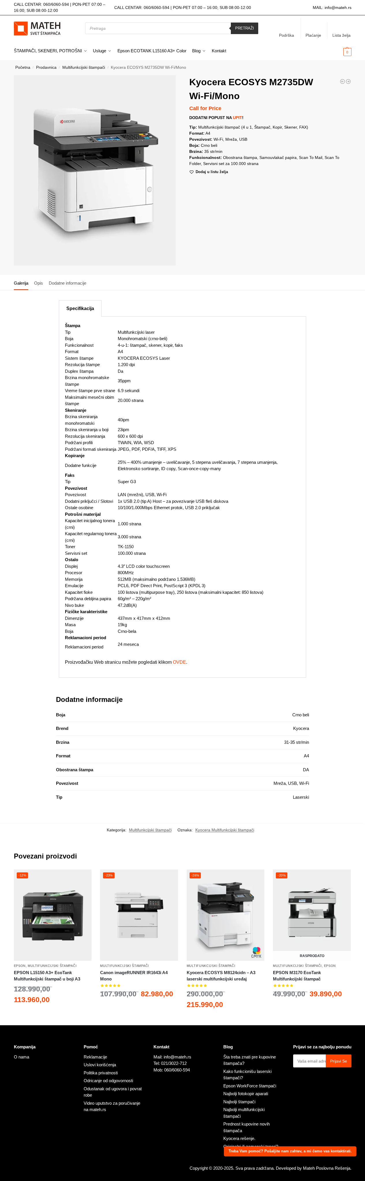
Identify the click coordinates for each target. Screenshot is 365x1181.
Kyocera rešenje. (239, 1138)
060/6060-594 (56, 4)
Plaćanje (313, 35)
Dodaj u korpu (53, 1014)
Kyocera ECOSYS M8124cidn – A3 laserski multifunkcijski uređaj (221, 976)
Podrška (286, 35)
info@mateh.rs (338, 7)
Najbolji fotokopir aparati (245, 1093)
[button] (338, 51)
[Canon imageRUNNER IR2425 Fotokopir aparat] (342, 81)
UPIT (237, 117)
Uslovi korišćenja (100, 1064)
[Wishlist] (82, 878)
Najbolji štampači (239, 1101)
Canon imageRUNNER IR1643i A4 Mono (134, 976)
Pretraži (244, 28)
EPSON (20, 965)
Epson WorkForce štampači (249, 1085)
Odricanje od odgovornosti (108, 1080)
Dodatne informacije (67, 283)
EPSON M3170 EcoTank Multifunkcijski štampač (297, 976)
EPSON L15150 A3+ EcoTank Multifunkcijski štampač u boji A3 (47, 976)
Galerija (21, 283)
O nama (21, 1056)
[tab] (22, 283)
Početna (22, 67)
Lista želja (341, 35)
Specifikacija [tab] (80, 308)
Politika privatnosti (101, 1072)
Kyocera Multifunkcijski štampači (224, 830)
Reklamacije (95, 1056)
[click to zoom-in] (95, 170)
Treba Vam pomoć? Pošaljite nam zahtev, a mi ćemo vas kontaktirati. (290, 1151)
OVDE (179, 662)
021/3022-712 (174, 1063)
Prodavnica (46, 67)
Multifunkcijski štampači (83, 67)
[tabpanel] (182, 497)
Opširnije (312, 1008)
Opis (38, 283)
